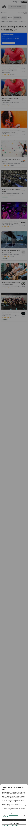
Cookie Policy (14, 825)
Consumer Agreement (13, 815)
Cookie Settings (14, 823)
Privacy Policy (6, 816)
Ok (14, 820)
